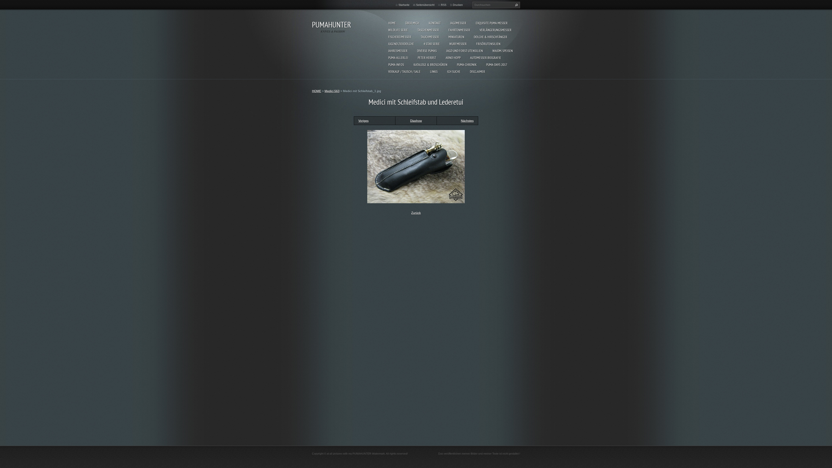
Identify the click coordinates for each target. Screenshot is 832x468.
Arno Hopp (453, 57)
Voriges (363, 120)
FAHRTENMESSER (459, 30)
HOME (392, 23)
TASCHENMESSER (428, 30)
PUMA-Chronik (467, 64)
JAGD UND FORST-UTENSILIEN (464, 51)
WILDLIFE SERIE (398, 30)
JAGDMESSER (458, 23)
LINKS (434, 71)
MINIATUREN (456, 37)
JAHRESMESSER (398, 51)
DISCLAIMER (477, 71)
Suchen (516, 5)
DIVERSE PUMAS (427, 51)
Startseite (404, 4)
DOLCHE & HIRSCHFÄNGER (490, 37)
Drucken (458, 4)
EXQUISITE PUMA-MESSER (492, 23)
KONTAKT (435, 23)
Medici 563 (332, 91)
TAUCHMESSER (430, 37)
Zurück (416, 212)
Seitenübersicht (425, 4)
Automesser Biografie (485, 57)
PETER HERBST (427, 57)
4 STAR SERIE (432, 44)
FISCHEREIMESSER (399, 37)
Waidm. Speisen (502, 51)
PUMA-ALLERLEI (398, 57)
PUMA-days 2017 (496, 64)
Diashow (416, 120)
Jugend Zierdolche (401, 44)
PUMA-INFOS (396, 64)
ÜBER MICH (412, 23)
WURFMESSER (458, 44)
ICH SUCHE (453, 71)
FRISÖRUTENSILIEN (488, 44)
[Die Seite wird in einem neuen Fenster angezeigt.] (416, 166)
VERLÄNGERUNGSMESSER (496, 30)
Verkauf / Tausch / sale (404, 71)
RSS (443, 4)
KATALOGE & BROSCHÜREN (430, 64)
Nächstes (467, 120)
